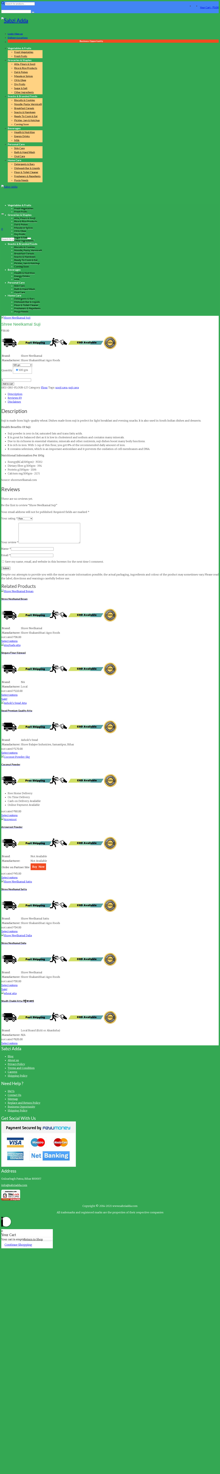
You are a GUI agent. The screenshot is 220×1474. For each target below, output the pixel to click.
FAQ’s (11, 1091)
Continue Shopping (18, 1245)
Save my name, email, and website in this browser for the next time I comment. (54, 561)
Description (15, 394)
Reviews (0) (15, 397)
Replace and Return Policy (24, 1102)
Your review (10, 542)
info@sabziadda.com (14, 1185)
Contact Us (14, 1095)
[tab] (113, 394)
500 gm (23, 370)
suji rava (73, 387)
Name (6, 548)
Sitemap (13, 1099)
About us (13, 1060)
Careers (12, 1071)
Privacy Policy (16, 1064)
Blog (11, 1056)
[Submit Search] (33, 12)
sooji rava (61, 387)
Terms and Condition (21, 1068)
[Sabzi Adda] (110, 20)
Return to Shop (33, 1239)
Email (6, 555)
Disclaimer (14, 401)
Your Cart (209, 7)
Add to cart (8, 384)
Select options (9, 641)
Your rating (9, 518)
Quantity (6, 370)
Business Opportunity (21, 1106)
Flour (44, 387)
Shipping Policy (17, 1075)
